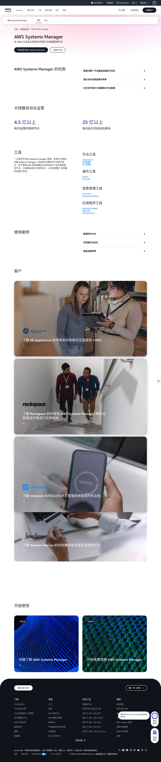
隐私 (15, 754)
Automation (86, 194)
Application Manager (90, 208)
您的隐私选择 (36, 754)
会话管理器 (86, 162)
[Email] (146, 750)
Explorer (85, 177)
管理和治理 (24, 29)
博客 (16, 731)
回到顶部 (79, 740)
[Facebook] (123, 750)
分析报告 (52, 731)
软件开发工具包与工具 (91, 708)
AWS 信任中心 (54, 713)
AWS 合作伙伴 (54, 736)
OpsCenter (86, 179)
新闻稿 (17, 736)
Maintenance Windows (90, 196)
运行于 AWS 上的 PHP (91, 727)
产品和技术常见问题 (56, 727)
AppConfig (86, 211)
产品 (15, 29)
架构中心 (52, 722)
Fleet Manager (87, 160)
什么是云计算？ (20, 708)
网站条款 (24, 754)
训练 (50, 708)
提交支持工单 (122, 708)
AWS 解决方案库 (55, 718)
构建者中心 (87, 704)
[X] (119, 750)
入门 (50, 704)
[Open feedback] (158, 381)
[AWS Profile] (154, 3)
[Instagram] (131, 750)
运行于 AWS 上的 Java (91, 722)
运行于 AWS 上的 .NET (91, 713)
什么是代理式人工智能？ (24, 713)
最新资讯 (18, 727)
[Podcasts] (142, 750)
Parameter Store (88, 213)
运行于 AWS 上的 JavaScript (94, 731)
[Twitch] (135, 750)
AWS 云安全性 (20, 722)
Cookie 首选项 (55, 754)
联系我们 (120, 704)
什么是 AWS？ (20, 704)
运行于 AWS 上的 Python (92, 718)
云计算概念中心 (20, 718)
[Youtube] (138, 750)
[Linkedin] (127, 750)
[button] (30, 10)
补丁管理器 (86, 164)
